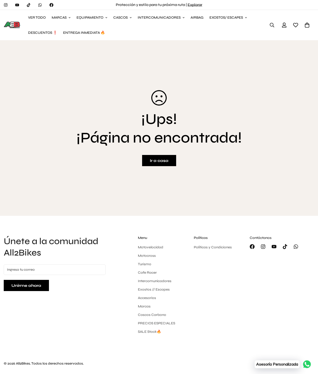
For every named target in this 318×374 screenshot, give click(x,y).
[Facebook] (51, 5)
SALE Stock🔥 (149, 332)
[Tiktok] (29, 5)
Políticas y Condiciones (213, 247)
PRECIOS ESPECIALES (156, 323)
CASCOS (120, 17)
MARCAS (59, 17)
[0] (307, 25)
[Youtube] (17, 5)
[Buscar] (272, 25)
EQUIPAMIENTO (90, 17)
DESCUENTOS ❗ (42, 33)
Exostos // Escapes (154, 289)
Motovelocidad (150, 247)
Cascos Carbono (152, 315)
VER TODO (37, 17)
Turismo (144, 264)
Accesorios (147, 298)
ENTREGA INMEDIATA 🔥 (84, 33)
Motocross (147, 256)
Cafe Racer (147, 272)
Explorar (195, 4)
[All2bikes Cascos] (12, 25)
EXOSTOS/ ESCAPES (226, 17)
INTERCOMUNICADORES (159, 17)
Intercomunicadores (154, 281)
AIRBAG (197, 17)
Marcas (144, 306)
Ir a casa (159, 160)
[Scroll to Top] (308, 347)
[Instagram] (6, 5)
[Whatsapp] (40, 5)
